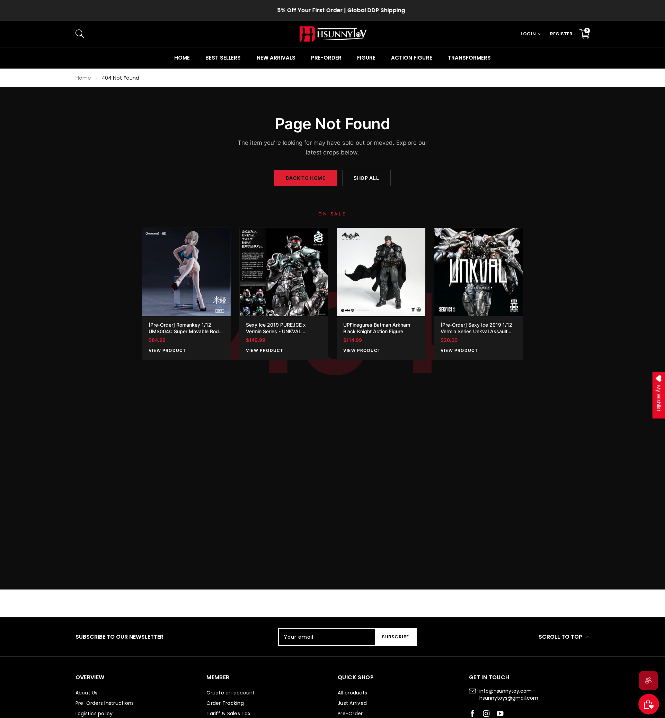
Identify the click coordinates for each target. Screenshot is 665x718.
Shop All (366, 178)
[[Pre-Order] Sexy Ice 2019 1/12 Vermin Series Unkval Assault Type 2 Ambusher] (478, 272)
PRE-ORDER (326, 57)
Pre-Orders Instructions (105, 703)
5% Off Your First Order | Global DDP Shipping (333, 10)
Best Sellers (223, 57)
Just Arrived (352, 703)
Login (528, 33)
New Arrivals (276, 57)
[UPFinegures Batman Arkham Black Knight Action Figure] (381, 272)
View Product (167, 350)
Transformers (469, 57)
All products (352, 692)
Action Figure (411, 57)
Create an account (230, 692)
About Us (87, 692)
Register (561, 33)
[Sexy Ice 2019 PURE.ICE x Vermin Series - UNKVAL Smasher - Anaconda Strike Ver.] (284, 272)
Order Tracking (225, 703)
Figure (366, 57)
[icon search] (192, 34)
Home (182, 57)
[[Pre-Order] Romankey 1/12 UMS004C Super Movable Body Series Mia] (186, 272)
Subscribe (395, 636)
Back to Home (306, 178)
